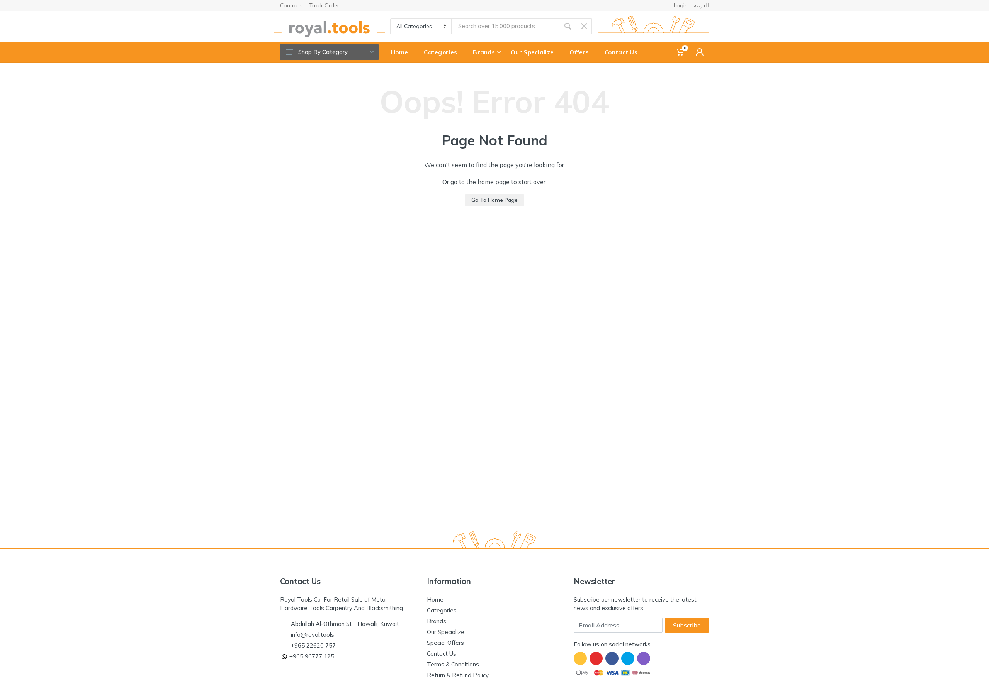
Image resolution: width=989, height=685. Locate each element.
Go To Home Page (494, 199)
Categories (442, 610)
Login (681, 5)
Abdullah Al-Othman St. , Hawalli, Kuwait (345, 623)
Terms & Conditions (453, 664)
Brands (436, 621)
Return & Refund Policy (458, 675)
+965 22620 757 (313, 645)
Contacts (291, 5)
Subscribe (687, 625)
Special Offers (445, 642)
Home (435, 599)
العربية (701, 5)
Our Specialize (445, 632)
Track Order (324, 5)
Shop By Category (323, 52)
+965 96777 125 (311, 656)
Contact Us (441, 653)
